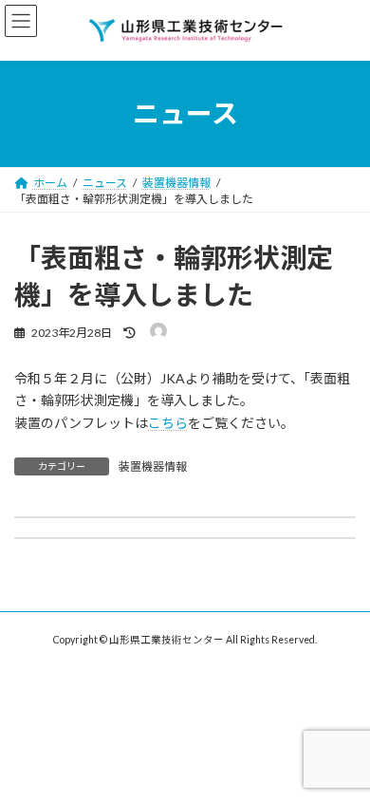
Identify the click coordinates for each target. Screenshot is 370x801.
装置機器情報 (153, 466)
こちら (168, 423)
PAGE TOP (342, 757)
